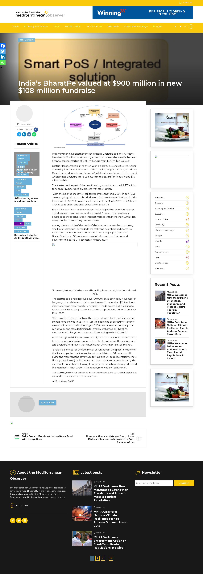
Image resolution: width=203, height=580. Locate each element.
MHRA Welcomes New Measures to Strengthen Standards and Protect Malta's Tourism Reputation (177, 304)
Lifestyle (157, 26)
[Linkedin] (3, 57)
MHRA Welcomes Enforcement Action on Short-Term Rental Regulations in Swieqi (177, 351)
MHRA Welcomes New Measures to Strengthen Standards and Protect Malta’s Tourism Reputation (111, 493)
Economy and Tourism (36, 26)
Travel (56, 26)
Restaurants (22, 174)
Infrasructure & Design (136, 26)
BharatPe (57, 209)
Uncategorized (171, 263)
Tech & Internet (94, 26)
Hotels (18, 220)
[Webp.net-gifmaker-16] (143, 18)
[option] (95, 127)
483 (111, 558)
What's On (171, 268)
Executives (113, 26)
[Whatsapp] (3, 62)
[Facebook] (3, 46)
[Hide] (1, 68)
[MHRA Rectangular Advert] (172, 141)
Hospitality (22, 163)
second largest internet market (87, 217)
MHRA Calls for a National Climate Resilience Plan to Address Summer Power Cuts (177, 328)
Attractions (171, 197)
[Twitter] (3, 51)
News (16, 26)
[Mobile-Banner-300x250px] (172, 157)
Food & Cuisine (72, 26)
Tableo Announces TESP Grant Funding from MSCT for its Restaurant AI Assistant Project (26, 174)
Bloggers (171, 203)
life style (171, 235)
